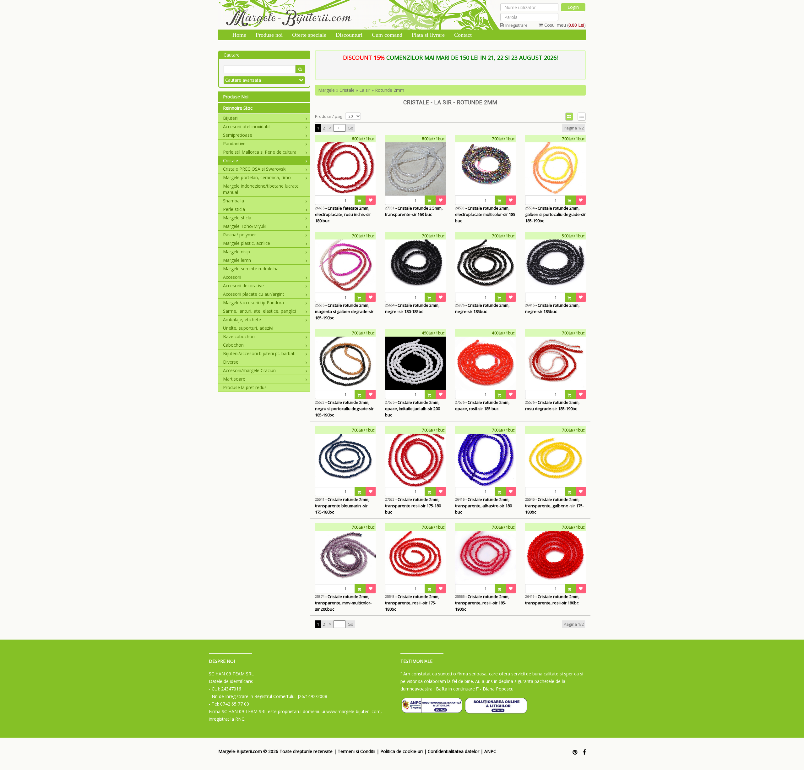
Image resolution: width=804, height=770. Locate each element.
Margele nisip (236, 252)
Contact (463, 35)
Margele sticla (237, 218)
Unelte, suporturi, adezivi (248, 328)
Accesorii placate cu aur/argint (253, 294)
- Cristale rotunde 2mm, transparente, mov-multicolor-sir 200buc (343, 603)
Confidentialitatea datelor (453, 751)
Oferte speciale (309, 35)
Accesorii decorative (243, 286)
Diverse (230, 362)
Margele (326, 90)
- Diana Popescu (496, 689)
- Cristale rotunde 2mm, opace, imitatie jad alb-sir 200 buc (412, 408)
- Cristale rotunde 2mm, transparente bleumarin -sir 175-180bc (342, 506)
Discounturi (349, 35)
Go (350, 128)
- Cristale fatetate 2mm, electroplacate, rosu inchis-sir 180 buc (343, 214)
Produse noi (269, 35)
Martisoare (234, 379)
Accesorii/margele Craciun (249, 370)
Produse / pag (328, 116)
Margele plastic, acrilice (246, 243)
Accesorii (232, 277)
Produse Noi (235, 97)
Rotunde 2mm (389, 90)
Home (239, 35)
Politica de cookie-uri (401, 751)
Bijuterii (230, 118)
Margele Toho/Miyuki (244, 226)
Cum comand (387, 35)
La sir (364, 90)
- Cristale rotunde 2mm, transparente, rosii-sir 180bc (552, 600)
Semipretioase (237, 135)
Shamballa (233, 201)
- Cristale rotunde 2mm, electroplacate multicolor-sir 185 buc (485, 214)
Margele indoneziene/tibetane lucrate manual (261, 189)
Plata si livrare (428, 35)
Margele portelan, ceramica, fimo (257, 177)
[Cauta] (300, 69)
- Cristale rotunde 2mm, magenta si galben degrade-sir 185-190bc (344, 311)
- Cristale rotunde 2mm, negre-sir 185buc (482, 308)
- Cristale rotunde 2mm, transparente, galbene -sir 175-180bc (554, 506)
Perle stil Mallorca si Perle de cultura (259, 152)
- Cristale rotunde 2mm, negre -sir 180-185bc (412, 308)
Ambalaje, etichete (242, 319)
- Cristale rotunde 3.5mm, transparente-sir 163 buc (414, 211)
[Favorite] (371, 200)
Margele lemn (237, 260)
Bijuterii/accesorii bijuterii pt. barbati (259, 353)
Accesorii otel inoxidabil (246, 126)
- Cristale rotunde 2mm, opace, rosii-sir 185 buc (482, 405)
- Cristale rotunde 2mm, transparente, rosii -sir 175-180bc (412, 603)
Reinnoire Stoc (238, 108)
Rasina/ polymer (239, 235)
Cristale (230, 160)
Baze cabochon (239, 336)
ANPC (490, 751)
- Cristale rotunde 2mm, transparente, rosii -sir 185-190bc (482, 603)
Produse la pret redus (245, 387)
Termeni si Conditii (356, 751)
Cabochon (233, 345)
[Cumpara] (360, 200)
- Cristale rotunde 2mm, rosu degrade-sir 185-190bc (552, 405)
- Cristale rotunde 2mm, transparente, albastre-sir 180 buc (483, 506)
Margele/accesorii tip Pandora (253, 302)
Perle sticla (234, 209)
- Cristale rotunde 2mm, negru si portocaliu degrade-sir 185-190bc (344, 408)
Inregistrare (516, 25)
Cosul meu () (565, 25)
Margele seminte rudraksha (251, 269)
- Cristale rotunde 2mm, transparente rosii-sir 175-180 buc (413, 506)
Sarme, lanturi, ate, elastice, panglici (259, 311)
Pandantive (234, 143)
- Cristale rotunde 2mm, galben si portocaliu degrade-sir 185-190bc (555, 214)
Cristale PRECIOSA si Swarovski (254, 169)
